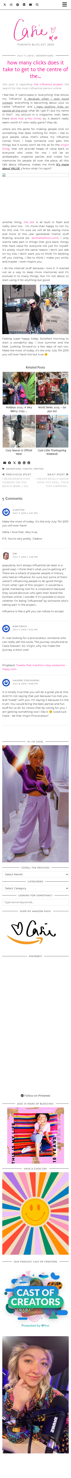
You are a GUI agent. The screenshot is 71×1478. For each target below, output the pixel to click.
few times (34, 118)
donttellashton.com (44, 238)
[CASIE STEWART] (35, 24)
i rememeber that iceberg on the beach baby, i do (16, 480)
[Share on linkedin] (24, 463)
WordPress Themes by (35, 1474)
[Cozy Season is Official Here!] (19, 431)
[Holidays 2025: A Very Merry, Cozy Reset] (19, 388)
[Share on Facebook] (9, 463)
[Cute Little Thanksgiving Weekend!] (52, 431)
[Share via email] (4, 463)
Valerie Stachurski (26, 680)
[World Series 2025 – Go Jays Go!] (52, 388)
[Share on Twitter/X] (14, 463)
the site (29, 222)
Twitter (39, 469)
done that (17, 118)
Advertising (45, 55)
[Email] (30, 4)
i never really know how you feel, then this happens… (52, 480)
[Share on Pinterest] (19, 463)
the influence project (48, 84)
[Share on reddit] (29, 463)
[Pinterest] (17, 4)
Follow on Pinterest (37, 1095)
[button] (65, 5)
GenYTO (27, 469)
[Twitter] (4, 4)
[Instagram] (11, 4)
